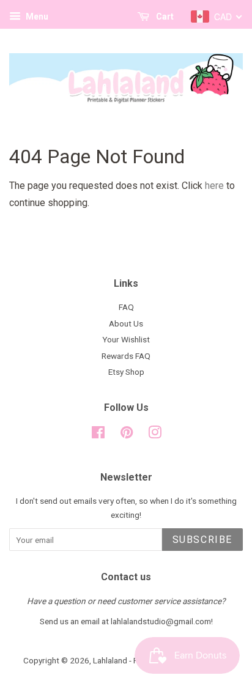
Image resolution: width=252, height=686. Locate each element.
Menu (36, 16)
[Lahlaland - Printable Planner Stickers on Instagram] (154, 435)
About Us (126, 323)
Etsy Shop (126, 372)
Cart (164, 16)
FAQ (126, 307)
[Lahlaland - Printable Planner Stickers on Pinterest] (126, 435)
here (214, 185)
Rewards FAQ (126, 356)
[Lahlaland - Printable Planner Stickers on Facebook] (98, 435)
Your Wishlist (126, 339)
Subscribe (202, 539)
